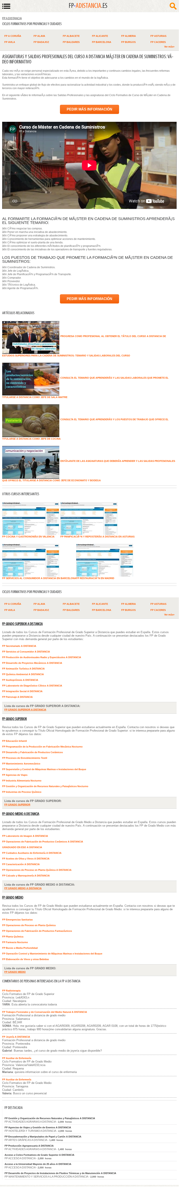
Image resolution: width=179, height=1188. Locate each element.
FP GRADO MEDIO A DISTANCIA (20, 814)
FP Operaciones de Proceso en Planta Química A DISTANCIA (37, 870)
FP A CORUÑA (12, 36)
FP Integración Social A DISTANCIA (22, 691)
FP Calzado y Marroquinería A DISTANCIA (26, 875)
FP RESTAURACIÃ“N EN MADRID (95, 578)
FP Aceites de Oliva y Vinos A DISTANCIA (25, 858)
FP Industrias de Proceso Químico (21, 792)
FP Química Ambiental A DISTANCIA (23, 674)
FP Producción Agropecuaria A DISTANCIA (29, 1145)
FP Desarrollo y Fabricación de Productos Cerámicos (32, 752)
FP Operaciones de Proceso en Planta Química (29, 925)
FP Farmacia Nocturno (15, 942)
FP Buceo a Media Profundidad (20, 948)
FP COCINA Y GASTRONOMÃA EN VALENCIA (28, 536)
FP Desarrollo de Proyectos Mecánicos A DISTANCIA (32, 663)
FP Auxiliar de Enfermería (16, 1058)
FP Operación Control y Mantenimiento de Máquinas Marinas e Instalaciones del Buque (52, 953)
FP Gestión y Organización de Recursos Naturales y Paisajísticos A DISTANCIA (50, 1118)
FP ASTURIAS (158, 36)
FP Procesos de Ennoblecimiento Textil (24, 758)
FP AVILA (9, 42)
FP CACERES (158, 42)
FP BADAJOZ (41, 42)
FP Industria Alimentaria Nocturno (21, 780)
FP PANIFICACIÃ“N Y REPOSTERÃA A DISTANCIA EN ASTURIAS (97, 536)
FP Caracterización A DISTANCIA (21, 864)
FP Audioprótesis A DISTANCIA (20, 680)
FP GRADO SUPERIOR (14, 719)
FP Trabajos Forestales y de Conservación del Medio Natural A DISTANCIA (44, 1012)
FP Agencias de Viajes (14, 775)
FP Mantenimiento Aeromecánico (21, 763)
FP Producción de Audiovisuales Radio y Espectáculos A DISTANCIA (41, 657)
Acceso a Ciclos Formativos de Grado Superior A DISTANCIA (39, 1155)
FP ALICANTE (100, 36)
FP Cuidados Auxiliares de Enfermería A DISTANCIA (31, 853)
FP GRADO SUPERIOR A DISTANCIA (22, 624)
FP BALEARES (71, 42)
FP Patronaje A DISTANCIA (17, 697)
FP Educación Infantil (14, 741)
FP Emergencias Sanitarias (17, 919)
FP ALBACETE (71, 36)
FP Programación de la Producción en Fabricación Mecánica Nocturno (42, 746)
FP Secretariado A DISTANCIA (19, 646)
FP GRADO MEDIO (12, 898)
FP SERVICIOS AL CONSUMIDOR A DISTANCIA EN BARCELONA (39, 578)
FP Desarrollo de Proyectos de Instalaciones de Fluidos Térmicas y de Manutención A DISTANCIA (60, 1173)
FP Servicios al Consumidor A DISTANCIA (26, 651)
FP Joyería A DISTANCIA (16, 1036)
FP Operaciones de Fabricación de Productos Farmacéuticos (37, 931)
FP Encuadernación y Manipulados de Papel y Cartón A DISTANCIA (43, 1136)
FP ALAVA (39, 36)
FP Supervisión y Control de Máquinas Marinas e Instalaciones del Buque (44, 769)
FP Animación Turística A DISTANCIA (23, 668)
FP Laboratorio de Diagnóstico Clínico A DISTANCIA (32, 685)
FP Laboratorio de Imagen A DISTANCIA (25, 836)
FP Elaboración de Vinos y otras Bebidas (25, 959)
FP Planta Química (12, 936)
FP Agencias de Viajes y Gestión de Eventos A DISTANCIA (38, 1127)
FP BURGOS (128, 42)
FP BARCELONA (101, 42)
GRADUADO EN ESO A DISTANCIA (22, 847)
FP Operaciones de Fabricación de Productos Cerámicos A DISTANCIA (42, 841)
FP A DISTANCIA (12, 18)
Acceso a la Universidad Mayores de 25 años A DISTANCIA (38, 1164)
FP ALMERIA (128, 36)
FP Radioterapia (11, 990)
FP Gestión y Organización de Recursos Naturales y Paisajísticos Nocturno (45, 786)
